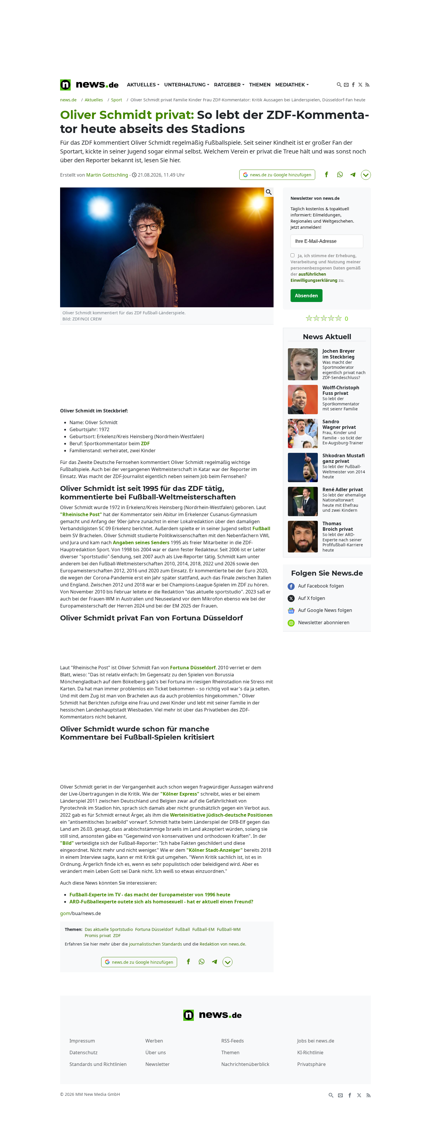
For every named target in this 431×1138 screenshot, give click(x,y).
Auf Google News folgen (324, 610)
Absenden (306, 295)
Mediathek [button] (290, 85)
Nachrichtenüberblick (245, 1064)
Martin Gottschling (107, 175)
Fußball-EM (203, 929)
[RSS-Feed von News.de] (367, 84)
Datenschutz (83, 1052)
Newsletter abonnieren (323, 622)
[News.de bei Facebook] (353, 84)
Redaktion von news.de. (223, 944)
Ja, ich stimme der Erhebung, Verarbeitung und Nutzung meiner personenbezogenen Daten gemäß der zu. (326, 268)
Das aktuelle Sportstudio (109, 929)
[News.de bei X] (360, 84)
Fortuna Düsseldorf (154, 929)
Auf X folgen (311, 598)
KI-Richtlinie (310, 1052)
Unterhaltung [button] (185, 85)
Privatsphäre (311, 1064)
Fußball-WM (229, 929)
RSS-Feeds (232, 1041)
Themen (260, 85)
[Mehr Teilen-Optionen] (366, 175)
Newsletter (157, 1064)
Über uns (155, 1052)
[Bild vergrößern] (269, 192)
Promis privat (98, 935)
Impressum (82, 1041)
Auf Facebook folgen (320, 586)
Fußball (182, 929)
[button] (277, 175)
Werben (154, 1041)
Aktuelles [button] (142, 85)
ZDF (117, 935)
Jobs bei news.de (315, 1041)
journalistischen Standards (155, 944)
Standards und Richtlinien (98, 1064)
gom (65, 913)
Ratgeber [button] (228, 85)
